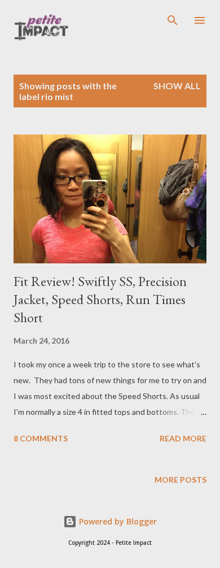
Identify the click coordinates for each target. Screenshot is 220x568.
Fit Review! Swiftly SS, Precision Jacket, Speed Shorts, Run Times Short (100, 299)
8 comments (41, 438)
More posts (180, 479)
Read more (183, 438)
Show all (177, 85)
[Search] (172, 20)
